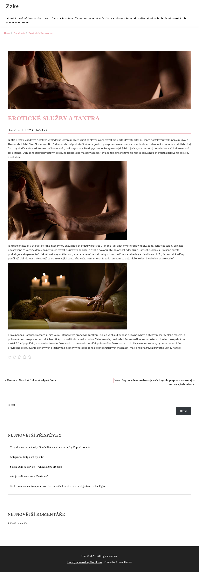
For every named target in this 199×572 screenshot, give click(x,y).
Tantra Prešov (16, 140)
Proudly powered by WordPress (84, 562)
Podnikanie (42, 130)
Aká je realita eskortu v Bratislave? (29, 476)
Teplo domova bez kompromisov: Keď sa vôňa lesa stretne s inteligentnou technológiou (58, 486)
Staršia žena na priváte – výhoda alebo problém (36, 466)
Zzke (12, 6)
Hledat (11, 404)
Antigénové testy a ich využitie (27, 457)
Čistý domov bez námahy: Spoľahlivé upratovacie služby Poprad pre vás (50, 447)
